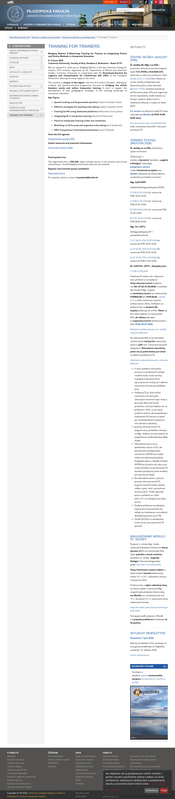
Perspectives (147, 678)
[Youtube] (156, 2)
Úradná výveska (14, 780)
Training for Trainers (21, 115)
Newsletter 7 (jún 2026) (142, 638)
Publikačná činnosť (84, 766)
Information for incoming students (23, 97)
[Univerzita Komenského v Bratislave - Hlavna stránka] (15, 13)
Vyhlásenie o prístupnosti (19, 783)
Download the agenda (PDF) (61, 138)
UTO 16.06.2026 (140, 218)
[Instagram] (161, 2)
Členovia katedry (19, 57)
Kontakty (52, 766)
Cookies (60, 792)
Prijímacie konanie (92, 24)
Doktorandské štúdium (59, 759)
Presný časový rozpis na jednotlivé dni (148, 123)
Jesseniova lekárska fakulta (143, 756)
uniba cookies (158, 783)
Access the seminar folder (60, 147)
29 (138, 324)
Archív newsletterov (139, 655)
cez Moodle (145, 114)
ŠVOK (78, 780)
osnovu (146, 166)
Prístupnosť (12, 796)
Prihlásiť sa (158, 10)
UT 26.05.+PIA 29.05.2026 (144, 240)
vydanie (144, 675)
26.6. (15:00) (139, 88)
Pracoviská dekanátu (17, 773)
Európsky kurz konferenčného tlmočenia (24, 109)
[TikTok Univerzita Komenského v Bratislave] (146, 2)
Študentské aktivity (20, 86)
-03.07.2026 (146, 324)
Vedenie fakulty (14, 766)
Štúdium (71, 24)
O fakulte (12, 24)
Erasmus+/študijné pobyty (23, 90)
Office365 (109, 2)
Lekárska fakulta (110, 756)
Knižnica (14, 81)
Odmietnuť (151, 790)
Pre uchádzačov (55, 756)
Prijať (164, 790)
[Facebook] (151, 2)
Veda (110, 24)
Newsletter (15, 103)
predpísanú (136, 166)
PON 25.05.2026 (140, 192)
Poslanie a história (16, 759)
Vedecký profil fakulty (86, 756)
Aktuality (11, 756)
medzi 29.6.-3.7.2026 (141, 78)
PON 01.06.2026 (140, 201)
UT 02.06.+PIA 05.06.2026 (144, 248)
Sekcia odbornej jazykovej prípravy (23, 52)
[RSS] (166, 2)
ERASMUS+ (53, 763)
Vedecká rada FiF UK (16, 769)
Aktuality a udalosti (20, 72)
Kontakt (23, 28)
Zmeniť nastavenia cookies (32, 796)
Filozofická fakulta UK (19, 37)
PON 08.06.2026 (140, 209)
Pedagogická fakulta (112, 769)
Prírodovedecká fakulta (114, 766)
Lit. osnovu (135, 111)
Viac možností (113, 789)
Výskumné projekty (84, 759)
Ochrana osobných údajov (19, 786)
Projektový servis (84, 763)
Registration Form (56, 173)
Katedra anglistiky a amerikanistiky (78, 37)
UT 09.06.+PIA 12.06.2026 (144, 257)
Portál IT (124, 2)
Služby (123, 24)
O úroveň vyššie (21, 46)
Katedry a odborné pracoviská (42, 24)
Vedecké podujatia (84, 776)
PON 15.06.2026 (140, 271)
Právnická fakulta (111, 759)
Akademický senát (15, 763)
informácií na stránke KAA (148, 564)
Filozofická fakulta (111, 763)
